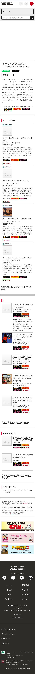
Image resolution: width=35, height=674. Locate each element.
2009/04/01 (20, 363)
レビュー (25, 599)
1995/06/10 (6, 223)
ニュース (9, 585)
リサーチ (25, 590)
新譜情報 (25, 585)
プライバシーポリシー (8, 634)
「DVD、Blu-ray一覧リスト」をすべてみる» (17, 476)
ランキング (25, 594)
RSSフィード (5, 639)
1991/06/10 (6, 145)
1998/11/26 (20, 385)
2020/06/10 (20, 311)
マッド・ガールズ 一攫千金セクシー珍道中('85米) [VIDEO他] (23, 438)
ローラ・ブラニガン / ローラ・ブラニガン (15, 180)
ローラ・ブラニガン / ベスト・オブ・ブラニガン (17, 219)
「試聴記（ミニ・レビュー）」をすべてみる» (16, 288)
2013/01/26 (20, 344)
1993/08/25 (6, 262)
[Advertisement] (17, 40)
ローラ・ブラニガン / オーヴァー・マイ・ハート (17, 257)
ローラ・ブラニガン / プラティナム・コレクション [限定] (22, 357)
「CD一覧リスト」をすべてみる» (15, 422)
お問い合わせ (5, 643)
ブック (9, 590)
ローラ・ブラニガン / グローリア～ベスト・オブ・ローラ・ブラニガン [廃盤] (22, 336)
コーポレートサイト (17, 617)
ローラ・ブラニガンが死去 (13, 490)
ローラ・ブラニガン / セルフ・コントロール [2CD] (23, 305)
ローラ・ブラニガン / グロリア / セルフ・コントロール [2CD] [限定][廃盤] (23, 378)
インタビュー (9, 599)
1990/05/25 (6, 185)
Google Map (17, 614)
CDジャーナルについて (8, 629)
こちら (25, 503)
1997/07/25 (20, 407)
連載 (9, 594)
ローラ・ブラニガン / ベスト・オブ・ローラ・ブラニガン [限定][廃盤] (23, 399)
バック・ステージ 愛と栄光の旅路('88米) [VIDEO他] (23, 456)
